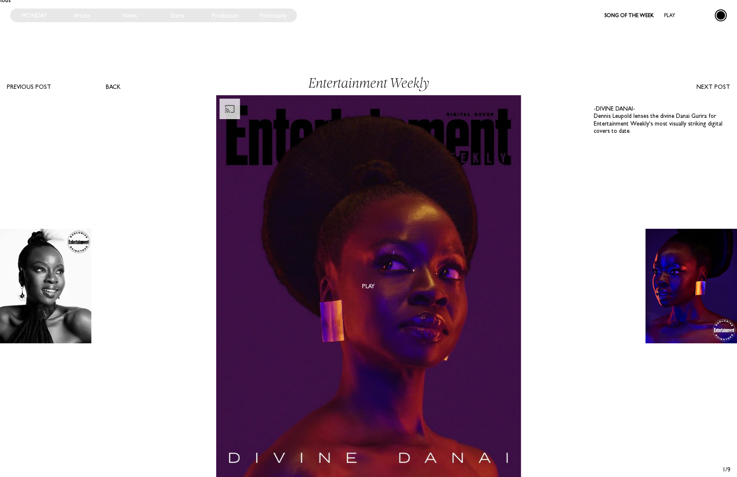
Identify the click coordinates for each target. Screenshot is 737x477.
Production (225, 15)
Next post (713, 86)
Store (177, 15)
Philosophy (273, 15)
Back (113, 86)
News (129, 15)
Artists (82, 15)
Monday (34, 15)
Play (669, 15)
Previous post (29, 86)
